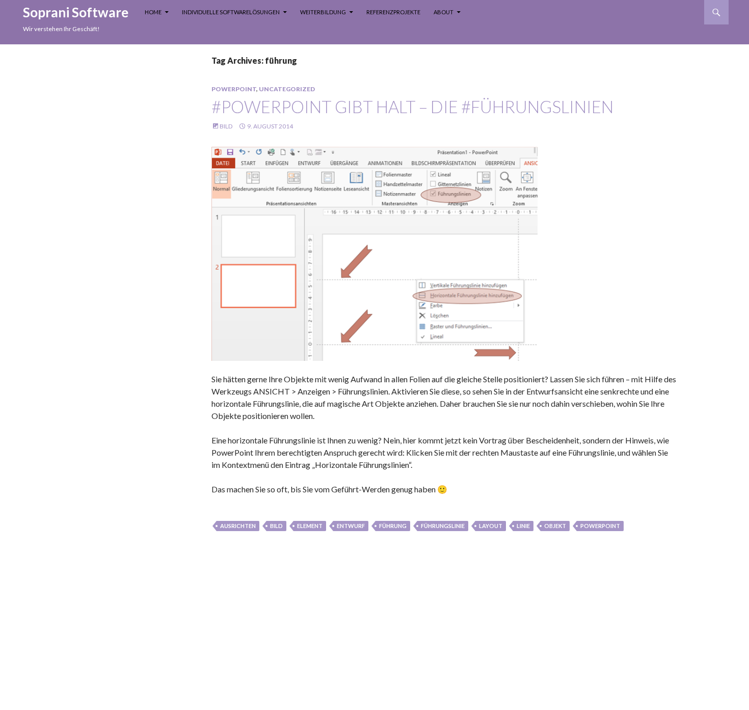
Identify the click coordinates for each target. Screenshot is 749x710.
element (310, 525)
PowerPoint (233, 89)
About (443, 12)
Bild (226, 126)
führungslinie (443, 525)
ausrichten (238, 525)
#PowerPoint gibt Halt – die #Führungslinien (412, 106)
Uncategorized (287, 89)
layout (490, 525)
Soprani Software (75, 12)
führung (393, 525)
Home (153, 12)
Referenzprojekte (393, 12)
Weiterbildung (323, 12)
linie (523, 525)
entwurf (351, 525)
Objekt (555, 525)
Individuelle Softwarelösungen (231, 12)
